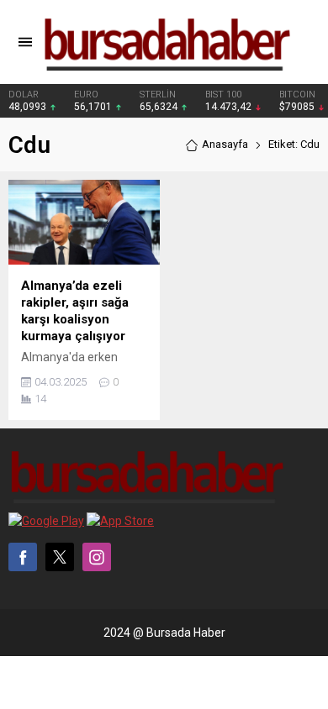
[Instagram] (96, 557)
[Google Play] (46, 521)
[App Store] (120, 521)
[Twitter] (59, 557)
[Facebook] (22, 557)
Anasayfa (225, 144)
